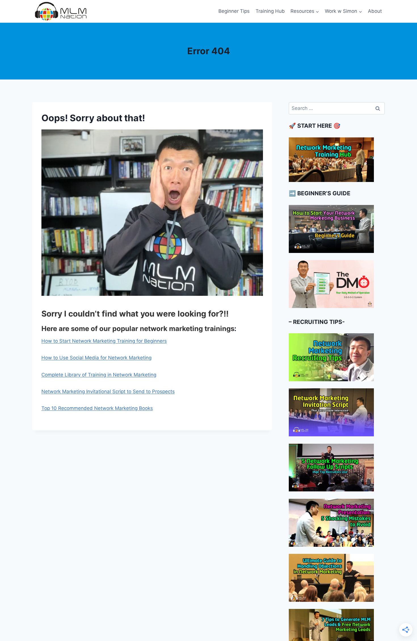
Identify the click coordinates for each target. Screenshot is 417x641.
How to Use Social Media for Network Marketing (96, 358)
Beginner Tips (234, 11)
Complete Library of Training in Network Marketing (98, 375)
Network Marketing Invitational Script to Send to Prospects (108, 391)
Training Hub (270, 11)
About (375, 11)
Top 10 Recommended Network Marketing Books (97, 408)
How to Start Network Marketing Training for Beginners (104, 341)
